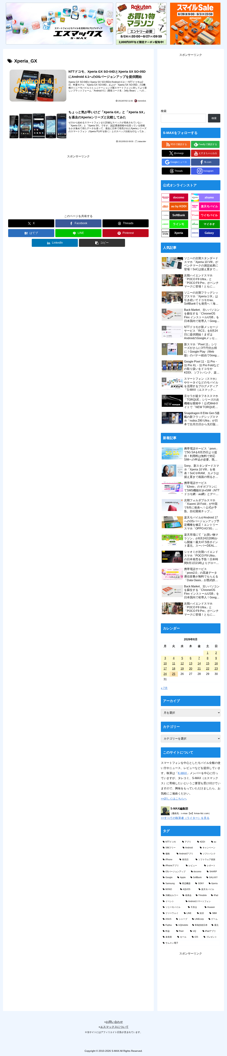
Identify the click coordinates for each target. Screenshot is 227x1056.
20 (190, 668)
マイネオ (209, 224)
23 (216, 668)
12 (182, 663)
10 (165, 663)
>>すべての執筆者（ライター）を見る (185, 817)
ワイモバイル (209, 215)
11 (173, 663)
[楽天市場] (141, 23)
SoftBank (178, 215)
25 (173, 673)
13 (190, 663)
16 (216, 663)
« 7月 (164, 688)
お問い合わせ (114, 1021)
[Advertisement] (78, 184)
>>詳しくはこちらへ (174, 798)
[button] (102, 243)
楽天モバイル (209, 206)
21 (199, 668)
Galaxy (209, 232)
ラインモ (178, 224)
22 (207, 668)
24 (165, 673)
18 (173, 668)
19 (182, 668)
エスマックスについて (114, 1026)
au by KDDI (178, 206)
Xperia (178, 232)
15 (207, 663)
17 (165, 668)
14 (199, 663)
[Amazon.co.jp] (195, 23)
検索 (164, 111)
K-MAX (182, 773)
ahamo (209, 197)
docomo (178, 197)
